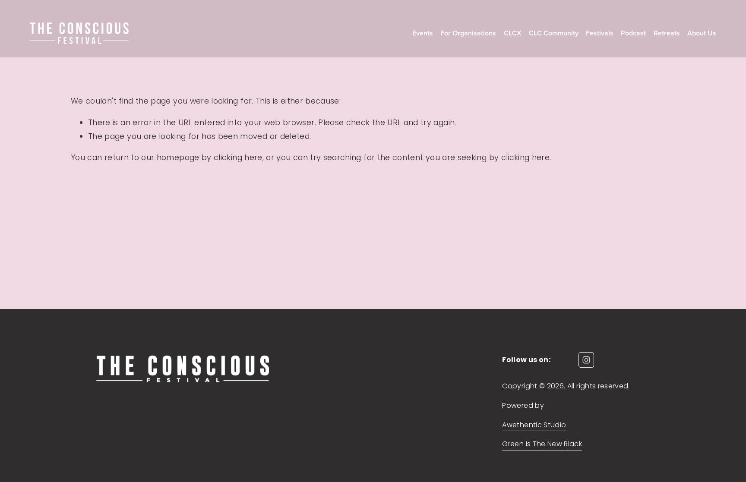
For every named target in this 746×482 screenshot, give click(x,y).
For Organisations (468, 33)
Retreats (667, 33)
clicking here (238, 157)
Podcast (633, 33)
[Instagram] (586, 360)
